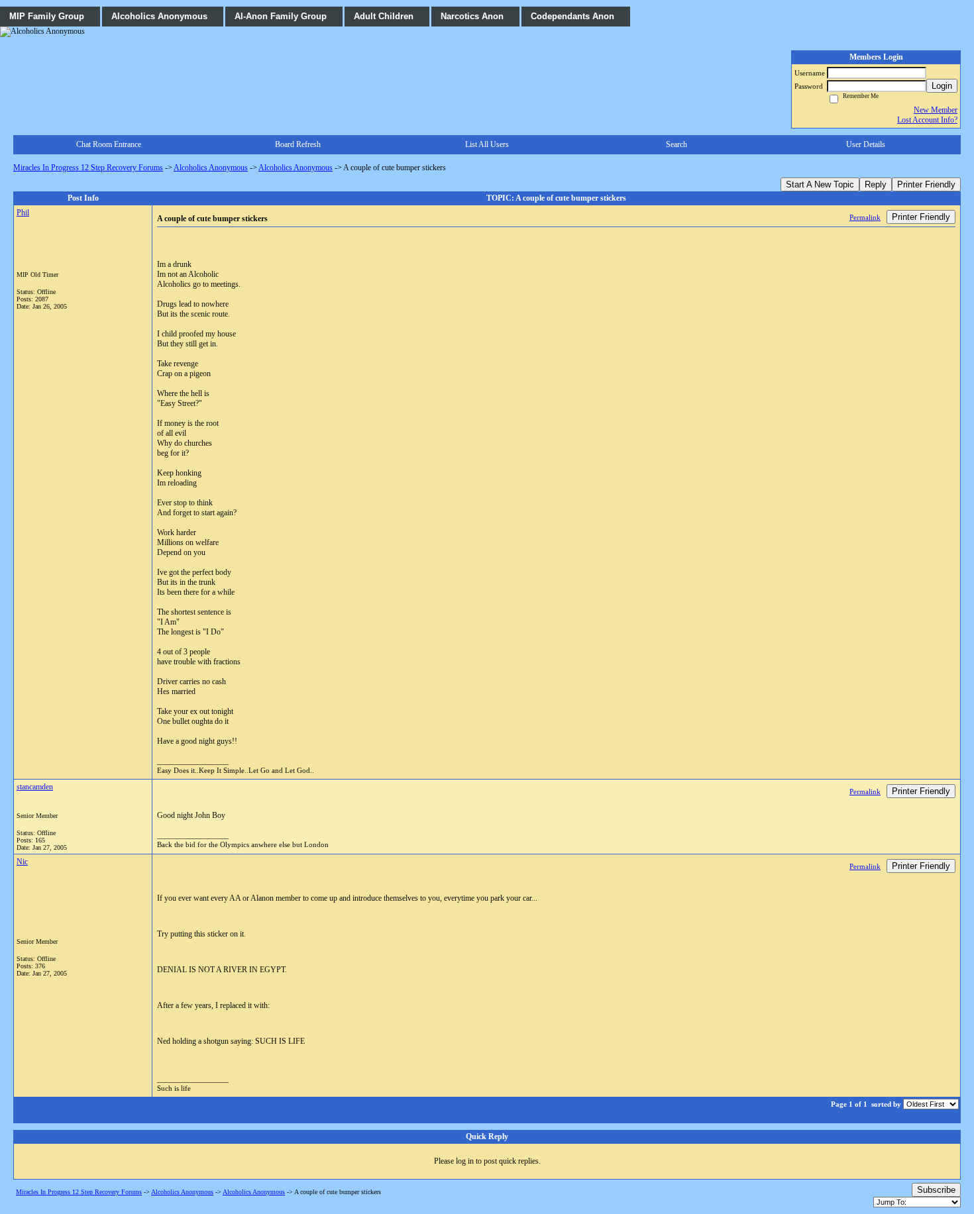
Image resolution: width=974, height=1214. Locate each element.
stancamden (35, 786)
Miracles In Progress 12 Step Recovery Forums (88, 167)
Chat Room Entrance (108, 144)
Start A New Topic (820, 184)
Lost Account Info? (927, 120)
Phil (23, 212)
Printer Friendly (926, 184)
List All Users (487, 144)
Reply (876, 184)
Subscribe (936, 1190)
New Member (935, 110)
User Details (865, 144)
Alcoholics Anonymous (211, 167)
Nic (22, 861)
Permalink (865, 217)
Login (942, 86)
